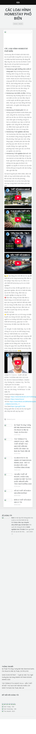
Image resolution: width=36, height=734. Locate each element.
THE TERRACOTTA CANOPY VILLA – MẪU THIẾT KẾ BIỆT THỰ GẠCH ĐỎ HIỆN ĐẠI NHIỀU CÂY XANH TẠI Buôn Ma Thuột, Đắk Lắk (22, 445)
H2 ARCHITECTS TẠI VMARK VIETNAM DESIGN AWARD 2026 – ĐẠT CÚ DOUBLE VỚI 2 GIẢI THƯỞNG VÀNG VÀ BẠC (22, 462)
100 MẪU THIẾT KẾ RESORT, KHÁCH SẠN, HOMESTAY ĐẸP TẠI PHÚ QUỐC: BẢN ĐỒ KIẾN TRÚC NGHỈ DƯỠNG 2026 (23, 479)
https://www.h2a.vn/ (17, 399)
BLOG (20, 24)
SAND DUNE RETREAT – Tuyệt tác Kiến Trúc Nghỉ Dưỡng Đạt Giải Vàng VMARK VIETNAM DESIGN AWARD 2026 (17, 677)
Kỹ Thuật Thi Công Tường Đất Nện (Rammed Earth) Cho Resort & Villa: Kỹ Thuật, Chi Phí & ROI (22, 428)
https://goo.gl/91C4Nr (18, 406)
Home (15, 24)
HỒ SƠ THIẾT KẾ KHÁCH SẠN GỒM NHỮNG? (22, 492)
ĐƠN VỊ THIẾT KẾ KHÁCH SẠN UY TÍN (22, 501)
